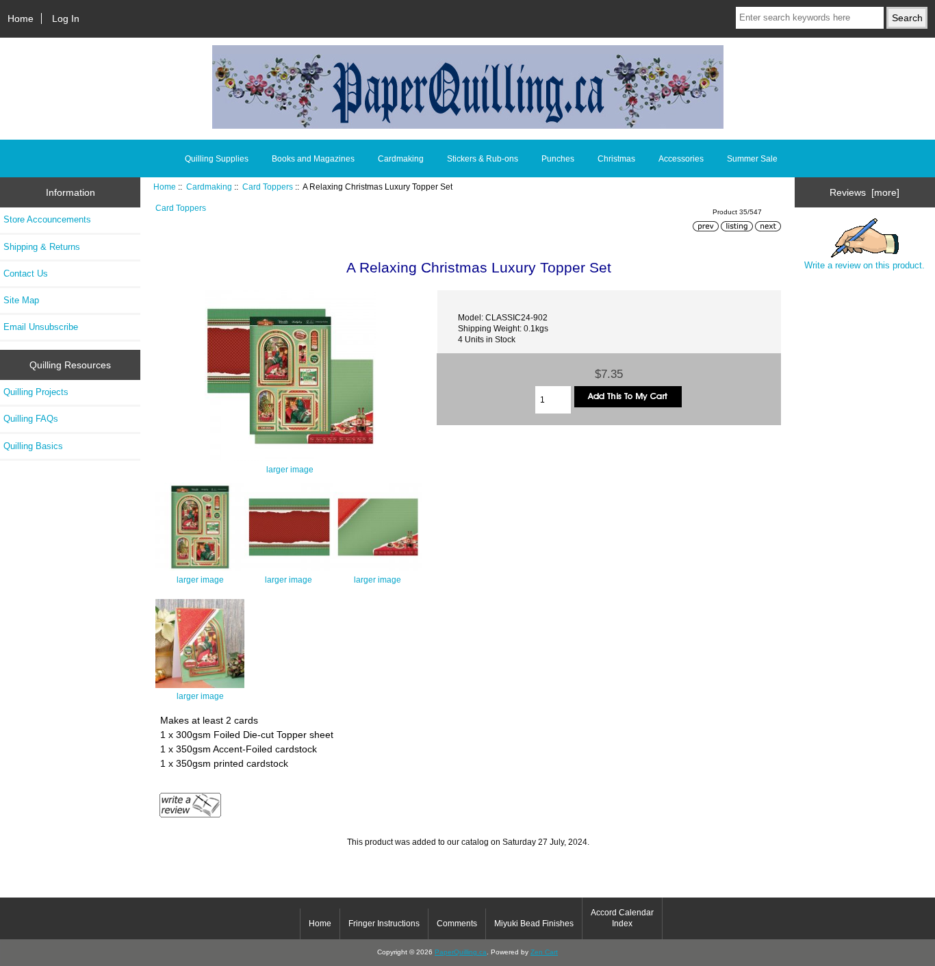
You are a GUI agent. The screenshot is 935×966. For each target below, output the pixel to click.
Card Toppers (267, 186)
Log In (65, 18)
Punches (557, 159)
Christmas (616, 159)
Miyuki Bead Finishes (534, 923)
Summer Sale (752, 159)
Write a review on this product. (864, 265)
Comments (457, 923)
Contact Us (25, 273)
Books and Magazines (313, 159)
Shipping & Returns (41, 247)
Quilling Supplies (216, 159)
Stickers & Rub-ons (482, 159)
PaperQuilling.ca (461, 952)
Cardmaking (209, 186)
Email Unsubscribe (40, 327)
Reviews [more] (864, 192)
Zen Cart (544, 952)
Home (21, 18)
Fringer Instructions (384, 923)
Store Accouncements (47, 219)
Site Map (21, 300)
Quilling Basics (33, 446)
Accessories (681, 159)
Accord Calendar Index (622, 918)
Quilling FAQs (30, 419)
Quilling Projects (35, 392)
